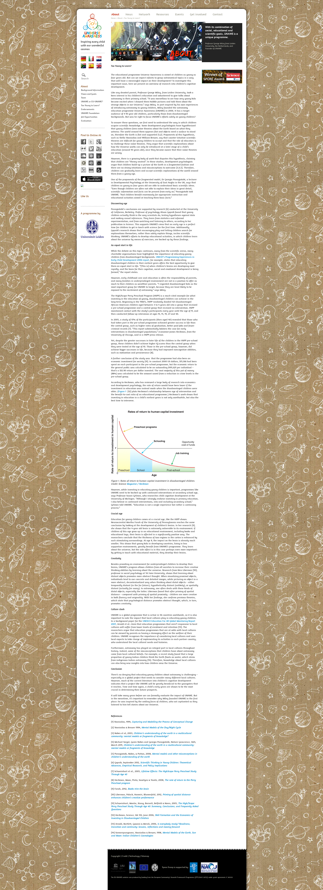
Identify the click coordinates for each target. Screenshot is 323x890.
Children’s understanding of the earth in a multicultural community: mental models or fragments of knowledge (152, 746)
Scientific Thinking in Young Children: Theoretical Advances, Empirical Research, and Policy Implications (151, 764)
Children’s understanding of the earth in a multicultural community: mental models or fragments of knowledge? (151, 735)
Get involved (198, 14)
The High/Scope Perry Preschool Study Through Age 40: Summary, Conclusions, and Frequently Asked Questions (154, 806)
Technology (134, 856)
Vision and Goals (88, 93)
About (84, 86)
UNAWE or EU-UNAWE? (92, 101)
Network (144, 14)
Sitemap (145, 856)
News (129, 14)
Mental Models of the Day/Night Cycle (161, 727)
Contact (218, 14)
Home (113, 18)
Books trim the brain (138, 788)
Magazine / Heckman (137, 483)
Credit (125, 856)
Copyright (115, 856)
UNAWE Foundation (90, 113)
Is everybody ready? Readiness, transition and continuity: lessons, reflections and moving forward (150, 825)
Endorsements (87, 109)
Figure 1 (122, 391)
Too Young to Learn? (90, 105)
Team (83, 97)
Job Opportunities (89, 116)
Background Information (92, 90)
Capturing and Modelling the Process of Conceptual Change (162, 721)
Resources (162, 14)
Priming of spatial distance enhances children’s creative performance (150, 796)
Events (179, 14)
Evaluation (86, 120)
